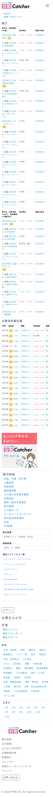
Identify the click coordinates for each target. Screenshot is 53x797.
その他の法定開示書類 (16, 494)
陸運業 (7, 677)
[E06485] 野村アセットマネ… (9, 73)
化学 (33, 654)
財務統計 (7, 757)
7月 (6, 712)
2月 (14, 707)
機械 (18, 668)
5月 (36, 707)
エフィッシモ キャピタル (15, 564)
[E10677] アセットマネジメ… (9, 256)
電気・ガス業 (37, 673)
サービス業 (9, 696)
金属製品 (8, 668)
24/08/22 (39, 35)
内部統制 (9, 486)
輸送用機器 (42, 668)
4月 (28, 707)
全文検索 (7, 744)
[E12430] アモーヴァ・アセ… (9, 114)
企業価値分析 (9, 753)
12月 (7, 717)
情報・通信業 (31, 682)
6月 (43, 707)
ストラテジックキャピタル (15, 584)
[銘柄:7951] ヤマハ (13, 17)
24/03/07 (39, 221)
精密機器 (8, 673)
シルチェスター (10, 569)
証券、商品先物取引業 (35, 686)
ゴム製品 (27, 659)
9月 (21, 712)
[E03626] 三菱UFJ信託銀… (9, 284)
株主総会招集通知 (14, 518)
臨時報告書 (10, 490)
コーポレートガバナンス (17, 514)
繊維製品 (8, 654)
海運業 (17, 677)
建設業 (32, 650)
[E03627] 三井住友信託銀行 (9, 94)
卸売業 (45, 682)
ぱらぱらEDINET (11, 748)
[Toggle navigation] (47, 5)
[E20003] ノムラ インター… (10, 53)
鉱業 (23, 650)
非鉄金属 (37, 664)
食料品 (42, 650)
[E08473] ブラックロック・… (9, 184)
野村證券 (18, 351)
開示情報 (7, 739)
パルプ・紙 (21, 654)
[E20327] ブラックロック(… (9, 144)
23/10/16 (39, 264)
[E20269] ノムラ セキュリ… (10, 63)
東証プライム (10, 629)
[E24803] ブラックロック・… (9, 174)
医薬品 (42, 654)
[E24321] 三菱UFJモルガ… (9, 304)
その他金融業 (20, 691)
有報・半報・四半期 (15, 479)
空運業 (27, 677)
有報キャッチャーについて (17, 766)
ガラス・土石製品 (12, 664)
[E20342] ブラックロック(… (9, 164)
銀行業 (17, 686)
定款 (6, 522)
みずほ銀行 (19, 383)
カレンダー (8, 762)
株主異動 (9, 506)
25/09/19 (39, 80)
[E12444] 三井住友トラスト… (9, 103)
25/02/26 (39, 312)
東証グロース (10, 637)
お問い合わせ (10, 777)
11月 (37, 712)
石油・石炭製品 (11, 659)
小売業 (7, 686)
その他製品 (21, 673)
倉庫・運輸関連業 (12, 682)
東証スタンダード (13, 633)
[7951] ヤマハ (27, 330)
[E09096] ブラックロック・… (9, 134)
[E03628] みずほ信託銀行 (9, 246)
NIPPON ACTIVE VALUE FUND (18, 589)
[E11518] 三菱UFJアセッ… (9, 294)
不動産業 (35, 691)
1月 (6, 707)
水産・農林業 (10, 650)
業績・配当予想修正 (15, 502)
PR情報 (8, 526)
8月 (14, 712)
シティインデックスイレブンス (17, 559)
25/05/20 (39, 121)
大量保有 (9, 482)
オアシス (8, 574)
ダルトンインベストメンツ (15, 595)
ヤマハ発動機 (15, 346)
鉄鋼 (27, 664)
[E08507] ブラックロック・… (9, 194)
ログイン (8, 610)
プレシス (7, 771)
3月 (21, 707)
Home (7, 14)
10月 (29, 712)
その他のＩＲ (11, 510)
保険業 (7, 691)
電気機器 (28, 668)
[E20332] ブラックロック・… (9, 204)
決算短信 (9, 498)
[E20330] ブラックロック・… (9, 154)
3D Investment (11, 579)
